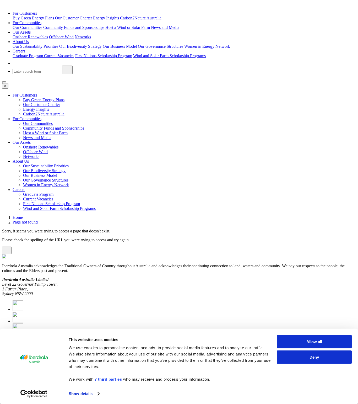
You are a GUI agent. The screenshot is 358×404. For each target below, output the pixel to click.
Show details (81, 393)
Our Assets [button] (22, 32)
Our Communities (27, 27)
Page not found (25, 222)
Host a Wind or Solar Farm (127, 27)
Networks (83, 37)
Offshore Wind (61, 37)
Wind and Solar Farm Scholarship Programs (169, 56)
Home (18, 217)
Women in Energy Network (207, 46)
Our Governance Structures (160, 46)
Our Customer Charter (73, 18)
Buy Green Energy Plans (33, 18)
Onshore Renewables (30, 37)
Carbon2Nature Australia (140, 18)
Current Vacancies (59, 56)
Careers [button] (19, 51)
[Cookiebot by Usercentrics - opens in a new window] (34, 394)
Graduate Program (28, 56)
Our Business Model (120, 46)
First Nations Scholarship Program (103, 56)
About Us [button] (21, 41)
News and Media (165, 27)
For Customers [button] (25, 13)
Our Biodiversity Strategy (80, 46)
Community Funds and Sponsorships (73, 27)
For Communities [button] (27, 22)
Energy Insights (106, 18)
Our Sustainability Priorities (35, 46)
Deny (314, 357)
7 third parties (108, 379)
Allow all (314, 341)
